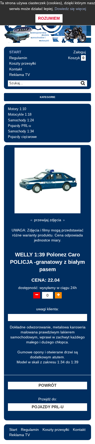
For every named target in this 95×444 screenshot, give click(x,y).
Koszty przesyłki (22, 63)
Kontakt (15, 69)
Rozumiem (49, 18)
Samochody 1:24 (21, 120)
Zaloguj (79, 52)
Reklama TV (19, 75)
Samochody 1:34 (21, 131)
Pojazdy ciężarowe (22, 137)
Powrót (47, 385)
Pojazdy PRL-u (19, 126)
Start (15, 52)
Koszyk (76, 58)
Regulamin (18, 58)
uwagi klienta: (47, 309)
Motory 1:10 (17, 109)
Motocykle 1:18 (19, 114)
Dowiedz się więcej (70, 9)
